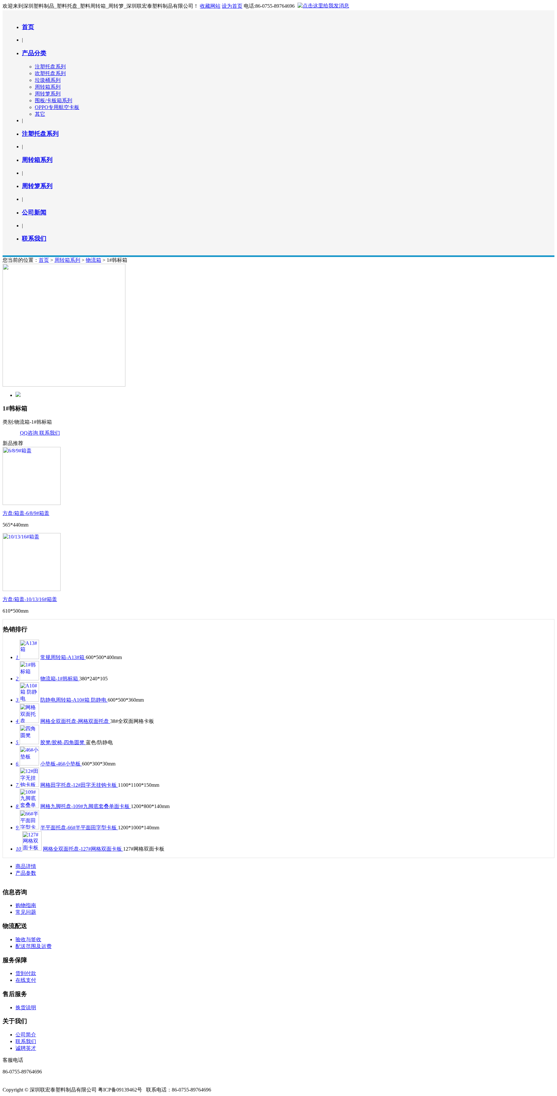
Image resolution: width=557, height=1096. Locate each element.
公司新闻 (34, 212)
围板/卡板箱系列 (53, 100)
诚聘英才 (25, 1048)
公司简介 (25, 1034)
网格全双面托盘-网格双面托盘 (75, 721)
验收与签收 (28, 939)
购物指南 (25, 905)
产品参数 (25, 873)
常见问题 (25, 912)
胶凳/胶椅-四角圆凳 (63, 742)
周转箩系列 (48, 93)
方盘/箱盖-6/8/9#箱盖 (26, 513)
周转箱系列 (48, 87)
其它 (40, 114)
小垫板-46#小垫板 (61, 763)
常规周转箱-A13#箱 (63, 657)
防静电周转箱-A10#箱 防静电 (74, 700)
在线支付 (25, 980)
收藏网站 (210, 6)
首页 (28, 27)
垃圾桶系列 (48, 80)
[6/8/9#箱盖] (32, 503)
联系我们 (34, 238)
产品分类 (34, 53)
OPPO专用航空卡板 (57, 107)
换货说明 (25, 1007)
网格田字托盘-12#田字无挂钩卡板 (79, 785)
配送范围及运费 (33, 946)
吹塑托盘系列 (50, 73)
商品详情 (25, 866)
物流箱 (93, 260)
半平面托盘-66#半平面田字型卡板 (79, 827)
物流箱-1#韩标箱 (59, 678)
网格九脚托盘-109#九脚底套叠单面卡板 (85, 806)
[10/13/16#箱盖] (32, 589)
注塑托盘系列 (50, 66)
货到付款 (25, 973)
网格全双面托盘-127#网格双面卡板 (83, 849)
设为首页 (232, 6)
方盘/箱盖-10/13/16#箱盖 (30, 599)
